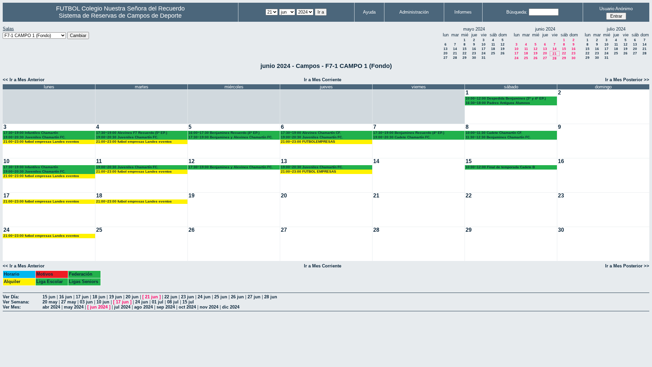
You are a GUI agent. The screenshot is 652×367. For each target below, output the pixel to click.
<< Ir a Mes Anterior (23, 79)
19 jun (115, 296)
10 (484, 44)
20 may (49, 301)
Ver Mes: (12, 307)
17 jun (82, 296)
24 (484, 53)
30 (474, 57)
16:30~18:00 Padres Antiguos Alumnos (498, 103)
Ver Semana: (16, 301)
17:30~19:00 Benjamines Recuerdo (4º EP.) (408, 133)
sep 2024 (166, 307)
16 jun (65, 296)
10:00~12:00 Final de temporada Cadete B (500, 167)
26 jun (237, 296)
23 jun (187, 296)
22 (465, 53)
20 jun (132, 296)
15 (465, 49)
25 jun (220, 296)
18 (493, 49)
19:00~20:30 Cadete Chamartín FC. (402, 137)
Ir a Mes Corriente (322, 79)
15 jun (48, 296)
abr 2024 (51, 307)
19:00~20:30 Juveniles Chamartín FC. (34, 137)
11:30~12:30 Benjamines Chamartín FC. (498, 137)
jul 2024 (122, 307)
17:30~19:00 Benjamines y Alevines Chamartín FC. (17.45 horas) (230, 137)
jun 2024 (99, 307)
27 (445, 57)
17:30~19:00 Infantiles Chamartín (30, 133)
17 (484, 49)
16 (474, 49)
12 (503, 44)
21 (455, 53)
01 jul (157, 301)
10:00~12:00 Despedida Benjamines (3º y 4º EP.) (506, 98)
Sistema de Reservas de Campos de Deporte (120, 15)
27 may (68, 301)
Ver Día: (11, 296)
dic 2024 (230, 307)
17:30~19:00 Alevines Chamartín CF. (311, 133)
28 (455, 57)
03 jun (86, 301)
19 (503, 49)
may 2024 (74, 307)
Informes (463, 12)
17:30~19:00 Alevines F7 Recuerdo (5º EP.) (131, 133)
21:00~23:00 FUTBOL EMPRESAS (308, 171)
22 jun (170, 296)
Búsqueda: (516, 12)
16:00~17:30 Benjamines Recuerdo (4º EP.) (223, 133)
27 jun (254, 296)
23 (474, 53)
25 (493, 53)
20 (445, 53)
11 (493, 44)
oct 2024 (187, 307)
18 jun (98, 296)
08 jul (173, 301)
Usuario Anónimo (616, 8)
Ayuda (369, 12)
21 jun (151, 296)
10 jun (102, 301)
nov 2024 (209, 307)
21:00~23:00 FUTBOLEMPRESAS (308, 141)
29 (465, 57)
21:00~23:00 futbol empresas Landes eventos (41, 141)
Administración (414, 12)
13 (445, 49)
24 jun (204, 296)
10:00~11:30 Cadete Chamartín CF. (494, 133)
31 (484, 57)
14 (455, 49)
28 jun (270, 296)
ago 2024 (143, 307)
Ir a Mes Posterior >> (627, 79)
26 (503, 53)
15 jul (188, 301)
